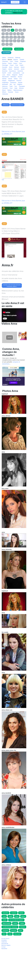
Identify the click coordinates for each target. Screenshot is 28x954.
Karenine (20, 71)
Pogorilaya (5, 82)
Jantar (10, 69)
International (4, 943)
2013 (4, 112)
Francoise (13, 930)
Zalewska (5, 94)
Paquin (4, 80)
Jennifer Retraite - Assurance (10, 927)
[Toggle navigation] (24, 2)
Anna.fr (4, 2)
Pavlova (19, 80)
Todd (11, 86)
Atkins (4, 57)
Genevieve (5, 930)
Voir (3, 179)
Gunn (10, 67)
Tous (4, 30)
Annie (10, 934)
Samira (23, 916)
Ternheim (5, 88)
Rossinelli (5, 84)
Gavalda (4, 67)
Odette (4, 920)
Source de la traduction (17, 104)
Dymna (4, 63)
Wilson (4, 92)
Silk (10, 84)
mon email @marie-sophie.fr (16, 920)
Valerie (10, 916)
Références (5, 104)
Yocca (16, 92)
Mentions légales (5, 945)
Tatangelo (22, 86)
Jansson (16, 69)
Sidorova (4, 86)
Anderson (10, 57)
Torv (16, 86)
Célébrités (15, 2)
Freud (11, 65)
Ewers (15, 63)
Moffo (20, 75)
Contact (3, 947)
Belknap (18, 57)
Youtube (10, 92)
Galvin (22, 67)
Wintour (21, 88)
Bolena (4, 59)
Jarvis (22, 69)
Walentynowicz (18, 90)
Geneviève (5, 912)
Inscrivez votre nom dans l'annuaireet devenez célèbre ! (11, 285)
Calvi (11, 61)
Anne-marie (17, 934)
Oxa (21, 78)
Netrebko (13, 76)
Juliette (22, 923)
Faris (20, 63)
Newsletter (4, 948)
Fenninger (5, 65)
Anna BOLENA (18, 49)
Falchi (21, 65)
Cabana (15, 59)
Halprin (4, 69)
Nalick (15, 78)
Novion (20, 76)
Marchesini (5, 76)
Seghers (20, 84)
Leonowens (16, 73)
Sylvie (16, 916)
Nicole (10, 78)
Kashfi (4, 73)
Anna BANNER (6, 52)
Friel (17, 65)
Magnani (14, 75)
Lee (23, 73)
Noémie (21, 912)
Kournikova (12, 71)
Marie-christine (6, 923)
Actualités (4, 940)
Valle (16, 88)
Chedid (22, 59)
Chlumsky (5, 61)
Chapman (23, 61)
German (16, 67)
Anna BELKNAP (7, 49)
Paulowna (13, 82)
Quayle (20, 82)
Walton (9, 90)
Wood (3, 90)
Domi (4, 934)
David (9, 63)
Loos (3, 75)
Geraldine (22, 927)
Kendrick (4, 71)
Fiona (20, 930)
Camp (16, 61)
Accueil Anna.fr (5, 938)
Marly (8, 75)
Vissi (11, 88)
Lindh (9, 73)
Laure (4, 916)
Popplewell (11, 80)
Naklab (4, 78)
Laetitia (15, 923)
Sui (14, 84)
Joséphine (13, 912)
